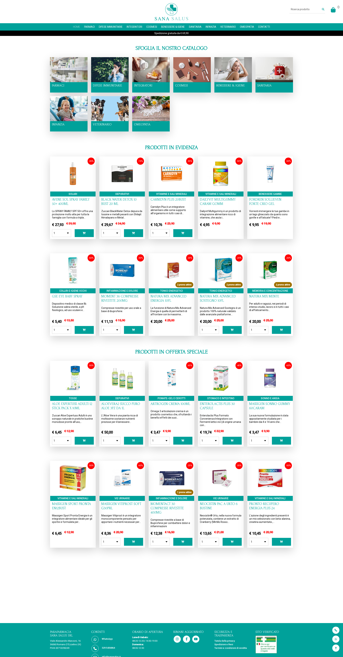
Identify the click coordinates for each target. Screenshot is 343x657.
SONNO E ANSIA (270, 398)
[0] (333, 10)
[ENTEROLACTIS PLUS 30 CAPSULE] (221, 390)
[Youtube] (196, 639)
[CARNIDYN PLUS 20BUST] (171, 186)
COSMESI (151, 26)
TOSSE (73, 398)
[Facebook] (186, 639)
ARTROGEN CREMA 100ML (170, 404)
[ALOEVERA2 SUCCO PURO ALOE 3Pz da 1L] (122, 390)
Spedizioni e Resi (223, 644)
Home (76, 26)
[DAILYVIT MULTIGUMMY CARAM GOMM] (220, 186)
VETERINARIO (228, 26)
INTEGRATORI (134, 26)
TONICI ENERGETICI (171, 290)
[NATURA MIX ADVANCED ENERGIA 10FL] (171, 283)
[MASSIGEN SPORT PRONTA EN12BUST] (72, 490)
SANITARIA (195, 26)
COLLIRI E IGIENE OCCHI (73, 290)
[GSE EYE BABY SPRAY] (73, 283)
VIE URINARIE (122, 498)
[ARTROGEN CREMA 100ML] (171, 390)
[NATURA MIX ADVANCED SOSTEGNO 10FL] (220, 283)
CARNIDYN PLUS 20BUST (168, 199)
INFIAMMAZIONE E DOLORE (122, 290)
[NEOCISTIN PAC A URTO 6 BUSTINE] (220, 490)
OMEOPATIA (247, 26)
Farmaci (89, 26)
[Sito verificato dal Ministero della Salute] (274, 644)
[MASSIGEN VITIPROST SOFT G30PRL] (122, 490)
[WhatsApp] (335, 639)
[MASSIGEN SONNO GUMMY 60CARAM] (270, 390)
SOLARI (73, 194)
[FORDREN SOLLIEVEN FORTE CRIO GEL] (270, 186)
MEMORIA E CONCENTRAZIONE (270, 290)
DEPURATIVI (122, 194)
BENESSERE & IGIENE (173, 26)
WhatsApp (107, 639)
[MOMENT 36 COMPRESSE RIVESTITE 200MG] (122, 283)
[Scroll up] (336, 648)
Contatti (264, 26)
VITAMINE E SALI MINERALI (171, 194)
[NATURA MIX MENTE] (270, 283)
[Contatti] (335, 630)
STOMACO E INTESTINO (220, 398)
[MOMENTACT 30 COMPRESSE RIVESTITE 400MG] (171, 490)
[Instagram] (177, 639)
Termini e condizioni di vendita (230, 648)
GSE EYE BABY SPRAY (67, 296)
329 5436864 (108, 647)
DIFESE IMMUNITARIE (111, 26)
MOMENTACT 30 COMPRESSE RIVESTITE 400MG (167, 508)
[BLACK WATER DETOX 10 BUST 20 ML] (122, 186)
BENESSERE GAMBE (270, 194)
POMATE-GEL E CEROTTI (171, 398)
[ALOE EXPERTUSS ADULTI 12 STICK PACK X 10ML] (72, 390)
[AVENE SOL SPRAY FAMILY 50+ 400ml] (72, 186)
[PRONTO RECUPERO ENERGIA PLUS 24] (270, 490)
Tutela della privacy (224, 640)
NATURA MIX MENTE (264, 296)
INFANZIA (211, 26)
